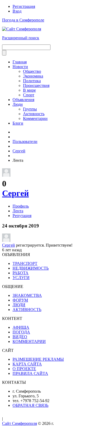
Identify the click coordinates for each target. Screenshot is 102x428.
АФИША (21, 327)
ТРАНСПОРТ (25, 263)
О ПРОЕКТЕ (24, 368)
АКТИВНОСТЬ (27, 309)
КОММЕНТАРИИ (29, 341)
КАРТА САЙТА (27, 364)
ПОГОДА (21, 332)
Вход (17, 11)
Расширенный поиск (20, 38)
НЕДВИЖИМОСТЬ (31, 268)
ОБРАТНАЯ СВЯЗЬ (30, 405)
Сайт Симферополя (19, 423)
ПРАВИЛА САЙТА (30, 373)
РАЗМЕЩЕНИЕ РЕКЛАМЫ (38, 359)
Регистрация (24, 6)
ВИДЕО (20, 337)
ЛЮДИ (19, 305)
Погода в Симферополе (23, 20)
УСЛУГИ (21, 277)
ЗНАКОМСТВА (27, 295)
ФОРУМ (20, 300)
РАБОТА (21, 273)
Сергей (15, 193)
